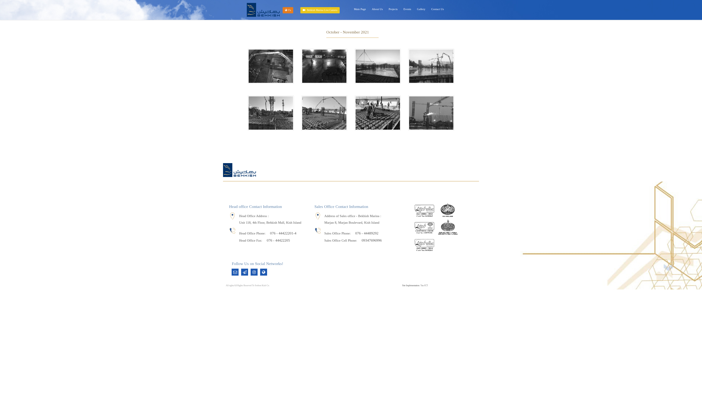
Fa (289, 10)
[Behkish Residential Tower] (263, 10)
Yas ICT (424, 285)
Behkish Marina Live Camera (321, 10)
